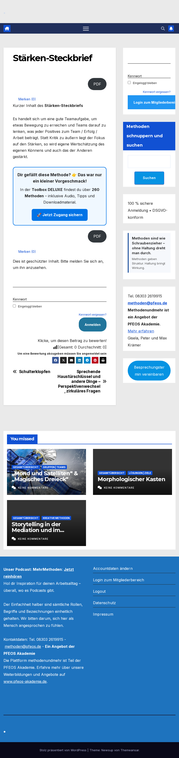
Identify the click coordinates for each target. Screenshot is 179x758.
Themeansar (129, 750)
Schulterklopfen (34, 371)
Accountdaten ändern (113, 568)
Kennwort (20, 299)
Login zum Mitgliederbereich (118, 580)
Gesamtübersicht (25, 467)
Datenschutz (104, 602)
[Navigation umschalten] (86, 28)
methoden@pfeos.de (23, 646)
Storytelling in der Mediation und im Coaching (36, 530)
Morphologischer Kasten (131, 479)
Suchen (149, 178)
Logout (99, 591)
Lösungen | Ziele (140, 473)
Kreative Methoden (56, 518)
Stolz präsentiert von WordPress (63, 750)
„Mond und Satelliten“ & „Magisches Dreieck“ (45, 476)
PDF (97, 84)
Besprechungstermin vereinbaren (149, 371)
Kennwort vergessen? (93, 314)
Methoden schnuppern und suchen (145, 136)
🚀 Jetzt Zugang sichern (60, 215)
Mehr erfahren (141, 331)
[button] (163, 28)
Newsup (107, 750)
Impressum (103, 614)
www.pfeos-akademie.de (25, 681)
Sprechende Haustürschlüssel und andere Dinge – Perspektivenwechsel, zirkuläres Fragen (80, 381)
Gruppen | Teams (54, 467)
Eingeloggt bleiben (30, 306)
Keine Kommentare (33, 487)
